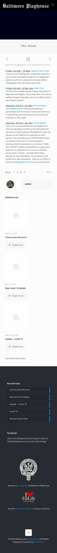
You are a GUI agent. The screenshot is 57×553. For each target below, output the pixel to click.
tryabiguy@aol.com (22, 162)
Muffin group (33, 539)
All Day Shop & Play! (19, 419)
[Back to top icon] (28, 532)
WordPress (39, 542)
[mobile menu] (52, 4)
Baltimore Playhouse (24, 509)
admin (23, 65)
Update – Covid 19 (14, 339)
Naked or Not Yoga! (40, 71)
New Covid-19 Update (15, 288)
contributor (23, 485)
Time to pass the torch (15, 237)
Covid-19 (14, 411)
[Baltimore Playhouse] (25, 5)
